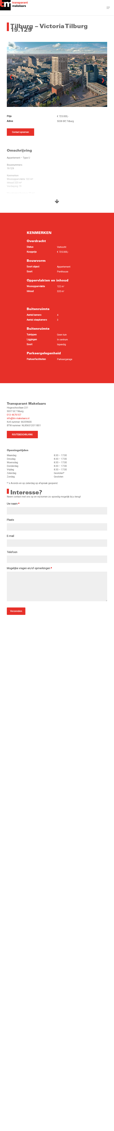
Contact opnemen (20, 132)
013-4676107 (14, 414)
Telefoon (12, 552)
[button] (108, 7)
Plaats (10, 519)
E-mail (10, 535)
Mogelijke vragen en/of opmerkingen (29, 568)
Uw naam (13, 503)
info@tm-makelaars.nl (18, 418)
